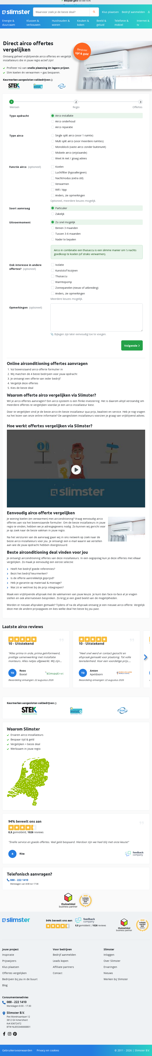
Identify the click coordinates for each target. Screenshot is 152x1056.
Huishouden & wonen (61, 22)
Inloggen (109, 954)
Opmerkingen (25, 307)
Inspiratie (8, 954)
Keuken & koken (83, 22)
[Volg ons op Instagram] (9, 1033)
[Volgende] (145, 656)
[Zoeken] (94, 12)
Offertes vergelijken (14, 973)
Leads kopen (60, 961)
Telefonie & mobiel (121, 22)
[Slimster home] (16, 11)
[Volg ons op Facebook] (4, 1033)
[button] (76, 468)
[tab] (11, 102)
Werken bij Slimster (116, 979)
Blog (5, 985)
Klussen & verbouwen (33, 22)
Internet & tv (143, 22)
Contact (57, 973)
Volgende (130, 345)
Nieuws (108, 973)
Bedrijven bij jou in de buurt (19, 979)
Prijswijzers (9, 961)
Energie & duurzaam (8, 22)
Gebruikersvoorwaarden (17, 1050)
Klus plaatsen (110, 12)
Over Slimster (112, 961)
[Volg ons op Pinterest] (15, 1033)
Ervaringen (110, 967)
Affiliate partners (63, 967)
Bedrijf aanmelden (133, 12)
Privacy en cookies (48, 1050)
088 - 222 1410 (19, 880)
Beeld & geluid (101, 22)
